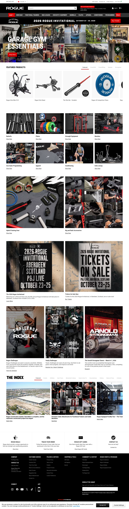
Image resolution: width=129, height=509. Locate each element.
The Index (84, 459)
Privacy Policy (50, 459)
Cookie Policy (50, 473)
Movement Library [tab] (71, 378)
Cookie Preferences (51, 475)
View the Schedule (11, 370)
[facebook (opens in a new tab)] (17, 489)
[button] (75, 8)
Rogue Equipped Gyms (87, 462)
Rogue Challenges (104, 462)
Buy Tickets (68, 299)
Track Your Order (33, 465)
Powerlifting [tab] (102, 67)
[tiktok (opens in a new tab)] (32, 489)
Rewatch (87, 369)
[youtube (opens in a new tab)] (22, 489)
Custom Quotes (32, 459)
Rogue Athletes (103, 465)
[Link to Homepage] (15, 8)
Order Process (32, 470)
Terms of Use (50, 462)
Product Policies (50, 467)
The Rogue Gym (86, 473)
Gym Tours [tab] (60, 378)
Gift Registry (67, 462)
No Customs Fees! (87, 6)
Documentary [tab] (93, 378)
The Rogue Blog (86, 467)
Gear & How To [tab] (83, 378)
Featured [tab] (84, 67)
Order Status (110, 1)
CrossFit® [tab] (93, 67)
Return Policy (85, 494)
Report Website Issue (34, 475)
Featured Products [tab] (15, 67)
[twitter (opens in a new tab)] (27, 489)
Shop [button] (11, 15)
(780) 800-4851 (15, 465)
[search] (52, 8)
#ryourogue (85, 465)
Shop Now (9, 139)
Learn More (76, 506)
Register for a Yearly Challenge (54, 367)
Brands (66, 465)
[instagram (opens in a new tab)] (12, 489)
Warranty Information (52, 470)
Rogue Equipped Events (105, 467)
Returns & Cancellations (34, 467)
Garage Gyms (85, 470)
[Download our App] (39, 489)
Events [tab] (45, 378)
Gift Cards (95, 1)
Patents (48, 465)
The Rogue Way (15, 459)
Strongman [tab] (118, 67)
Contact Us (102, 1)
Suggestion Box (32, 473)
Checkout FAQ (32, 462)
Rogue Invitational (104, 459)
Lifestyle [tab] (119, 378)
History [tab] (102, 378)
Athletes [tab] (52, 378)
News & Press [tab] (110, 378)
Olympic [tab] (110, 67)
